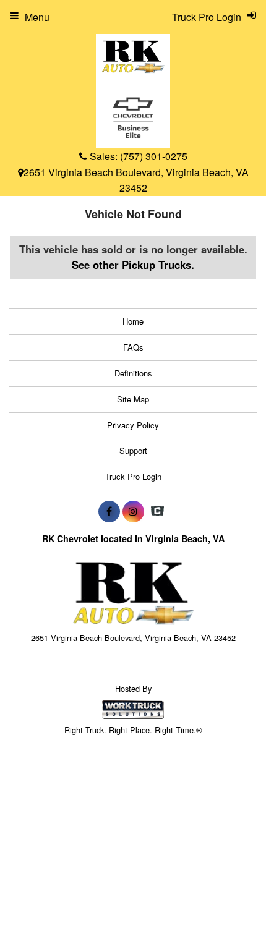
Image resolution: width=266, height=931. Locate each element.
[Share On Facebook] (109, 511)
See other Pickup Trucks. (133, 264)
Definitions (133, 373)
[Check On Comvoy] (157, 511)
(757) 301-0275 (153, 156)
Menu (37, 17)
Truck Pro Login (133, 476)
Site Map (133, 399)
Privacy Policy (133, 425)
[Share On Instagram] (133, 511)
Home (133, 321)
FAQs (133, 347)
